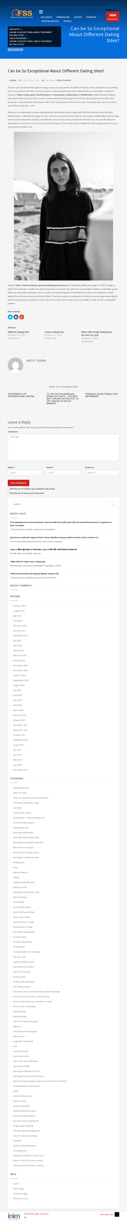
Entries (18, 1188)
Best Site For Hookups (23, 847)
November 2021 (20, 730)
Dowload (91, 16)
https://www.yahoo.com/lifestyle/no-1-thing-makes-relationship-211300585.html (55, 94)
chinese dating (20, 872)
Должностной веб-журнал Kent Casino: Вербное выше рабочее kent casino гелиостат (54, 537)
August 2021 (18, 744)
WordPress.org (20, 1198)
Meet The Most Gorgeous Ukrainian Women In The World (40, 1081)
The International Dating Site (26, 1130)
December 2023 (20, 635)
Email (49, 467)
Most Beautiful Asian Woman (26, 1086)
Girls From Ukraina (22, 971)
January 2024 (19, 630)
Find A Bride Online (22, 907)
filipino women (20, 897)
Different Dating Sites (18, 331)
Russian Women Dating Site (26, 1120)
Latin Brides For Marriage (25, 1031)
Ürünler (78, 16)
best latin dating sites (23, 832)
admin (13, 80)
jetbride (16, 1026)
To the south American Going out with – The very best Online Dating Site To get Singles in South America (62, 398)
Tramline (17, 1140)
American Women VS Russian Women (30, 797)
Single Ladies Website (23, 1125)
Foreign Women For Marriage (26, 951)
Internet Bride (19, 1011)
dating (16, 877)
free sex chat (19, 956)
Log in (16, 1183)
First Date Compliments (24, 932)
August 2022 (18, 685)
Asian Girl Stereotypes (23, 822)
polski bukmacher (21, 1105)
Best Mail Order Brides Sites (26, 837)
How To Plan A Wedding (24, 1006)
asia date (17, 807)
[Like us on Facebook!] (117, 1214)
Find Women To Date (23, 927)
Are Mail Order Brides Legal (26, 802)
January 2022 (19, 720)
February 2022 (19, 715)
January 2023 (19, 660)
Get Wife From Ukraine (23, 966)
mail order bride (20, 1051)
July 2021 (17, 749)
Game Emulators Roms (24, 961)
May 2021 (17, 759)
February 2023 (19, 655)
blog (15, 867)
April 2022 (17, 705)
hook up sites (19, 976)
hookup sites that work (24, 981)
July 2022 (17, 690)
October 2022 (19, 675)
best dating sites (21, 827)
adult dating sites (21, 787)
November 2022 (20, 670)
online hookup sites (22, 1096)
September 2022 (20, 680)
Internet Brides (20, 1016)
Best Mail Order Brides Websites (28, 842)
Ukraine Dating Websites (24, 1145)
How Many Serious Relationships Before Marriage (36, 991)
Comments (20, 1193)
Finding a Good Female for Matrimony (101, 395)
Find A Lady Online (21, 917)
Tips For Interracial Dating (25, 1135)
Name (11, 467)
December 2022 (20, 665)
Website (89, 467)
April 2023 (17, 645)
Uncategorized (17, 38)
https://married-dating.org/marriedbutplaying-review (40, 285)
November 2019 (20, 769)
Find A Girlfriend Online (24, 912)
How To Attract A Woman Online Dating (31, 996)
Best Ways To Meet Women (26, 857)
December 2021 (20, 725)
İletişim (68, 21)
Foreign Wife (19, 946)
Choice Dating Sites (54, 331)
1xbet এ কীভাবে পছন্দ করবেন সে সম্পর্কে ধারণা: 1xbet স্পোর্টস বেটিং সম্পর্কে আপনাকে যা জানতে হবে (43, 549)
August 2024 (18, 610)
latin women (19, 1036)
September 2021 (20, 740)
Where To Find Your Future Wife (28, 1160)
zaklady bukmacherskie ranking (28, 1165)
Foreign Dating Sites (22, 941)
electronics (113, 16)
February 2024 (19, 625)
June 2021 (17, 754)
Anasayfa (14, 29)
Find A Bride (18, 902)
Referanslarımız (50, 21)
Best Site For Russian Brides (26, 852)
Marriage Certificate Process (26, 1071)
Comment (13, 431)
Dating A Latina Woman (24, 882)
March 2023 (18, 650)
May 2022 (17, 700)
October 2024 (19, 605)
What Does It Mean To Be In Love (28, 1155)
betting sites (19, 862)
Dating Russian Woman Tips (26, 892)
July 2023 (17, 640)
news (15, 1091)
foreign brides (19, 937)
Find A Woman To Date (23, 922)
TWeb (29, 1217)
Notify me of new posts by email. (27, 493)
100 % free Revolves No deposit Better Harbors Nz (34, 573)
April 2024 (17, 620)
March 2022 (18, 710)
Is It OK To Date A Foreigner (25, 1021)
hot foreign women (22, 986)
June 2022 (17, 695)
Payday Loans (19, 1101)
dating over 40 (19, 887)
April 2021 (17, 764)
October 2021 (19, 735)
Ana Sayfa (46, 16)
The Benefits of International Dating (21, 395)
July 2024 (17, 615)
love (15, 1046)
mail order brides (21, 1056)
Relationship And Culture (24, 1110)
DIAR (111, 10)
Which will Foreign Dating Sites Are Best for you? (96, 333)
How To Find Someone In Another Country (32, 1001)
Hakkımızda (63, 16)
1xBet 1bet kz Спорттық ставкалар (27, 561)
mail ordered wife (21, 1066)
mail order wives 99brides (25, 1061)
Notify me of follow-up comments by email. (32, 488)
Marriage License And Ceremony (28, 1076)
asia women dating (22, 812)
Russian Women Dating (24, 1116)
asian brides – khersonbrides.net (28, 817)
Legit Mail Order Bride (23, 1041)
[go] (113, 504)
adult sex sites (20, 792)
